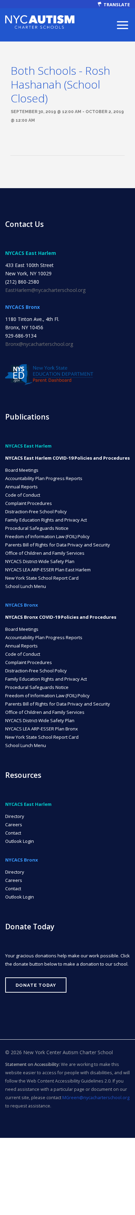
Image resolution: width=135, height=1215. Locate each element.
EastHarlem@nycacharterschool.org (45, 290)
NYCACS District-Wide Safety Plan (39, 561)
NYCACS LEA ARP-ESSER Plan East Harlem (48, 570)
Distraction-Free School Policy (36, 511)
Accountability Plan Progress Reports (43, 478)
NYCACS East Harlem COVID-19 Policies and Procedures (67, 458)
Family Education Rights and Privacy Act (46, 520)
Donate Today (36, 985)
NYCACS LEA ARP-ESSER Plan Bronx (41, 729)
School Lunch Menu (25, 586)
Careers (13, 824)
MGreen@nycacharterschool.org (95, 1098)
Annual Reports (21, 487)
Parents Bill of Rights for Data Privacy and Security (57, 545)
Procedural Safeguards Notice (37, 528)
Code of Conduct (22, 495)
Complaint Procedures (28, 503)
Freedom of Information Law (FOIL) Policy (47, 536)
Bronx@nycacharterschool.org (39, 344)
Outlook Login (19, 841)
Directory (14, 816)
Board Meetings (21, 470)
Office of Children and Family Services (44, 553)
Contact (13, 833)
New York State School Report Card (42, 578)
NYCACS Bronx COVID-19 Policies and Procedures (60, 617)
